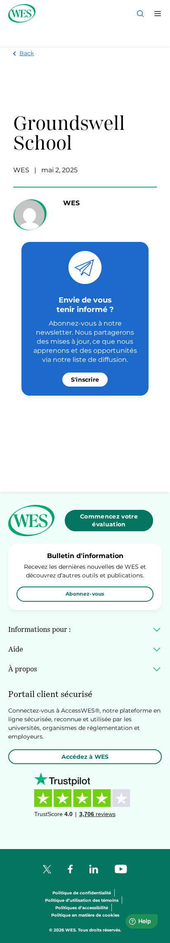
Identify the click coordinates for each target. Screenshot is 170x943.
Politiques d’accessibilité (81, 908)
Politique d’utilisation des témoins (81, 900)
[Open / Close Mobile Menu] (157, 13)
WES (21, 170)
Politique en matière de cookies (85, 915)
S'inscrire (85, 379)
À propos (22, 669)
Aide (15, 649)
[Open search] (140, 14)
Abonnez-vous (85, 594)
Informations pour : (39, 629)
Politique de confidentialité (81, 893)
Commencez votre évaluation (109, 520)
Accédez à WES (85, 756)
